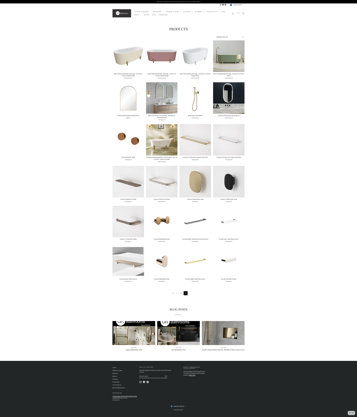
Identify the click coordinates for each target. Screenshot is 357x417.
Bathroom (157, 11)
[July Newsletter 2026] (178, 333)
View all (178, 314)
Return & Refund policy (118, 388)
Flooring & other (172, 11)
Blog (154, 14)
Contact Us (115, 379)
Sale (223, 11)
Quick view (128, 70)
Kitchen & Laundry (141, 11)
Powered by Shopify (178, 409)
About (136, 14)
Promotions (163, 14)
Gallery (147, 14)
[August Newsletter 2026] (133, 333)
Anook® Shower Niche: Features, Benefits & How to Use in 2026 (223, 350)
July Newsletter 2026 (178, 350)
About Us (114, 376)
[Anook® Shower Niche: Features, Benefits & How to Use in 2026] (223, 333)
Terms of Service (116, 385)
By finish (187, 11)
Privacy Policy (116, 382)
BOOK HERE (192, 375)
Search (114, 367)
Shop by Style (212, 11)
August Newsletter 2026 (134, 350)
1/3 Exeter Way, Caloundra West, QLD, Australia (124, 396)
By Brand (199, 11)
